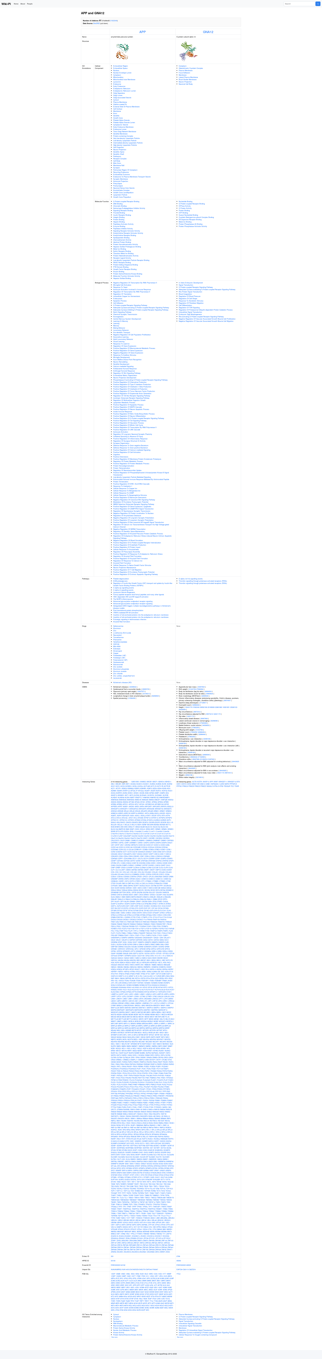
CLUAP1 (122, 870)
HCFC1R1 (169, 960)
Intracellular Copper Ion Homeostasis (126, 296)
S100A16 (114, 1141)
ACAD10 (139, 784)
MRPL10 (157, 1023)
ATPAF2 (131, 820)
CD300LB (141, 851)
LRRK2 (126, 1003)
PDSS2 (159, 1071)
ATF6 (168, 815)
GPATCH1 (121, 949)
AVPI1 (169, 820)
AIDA (147, 793)
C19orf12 (121, 833)
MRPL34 (147, 1026)
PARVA (165, 1064)
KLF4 (144, 989)
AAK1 (137, 781)
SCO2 (137, 1143)
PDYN (164, 1071)
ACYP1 (118, 788)
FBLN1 (169, 924)
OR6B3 (154, 1057)
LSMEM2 (145, 1003)
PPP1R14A (150, 1091)
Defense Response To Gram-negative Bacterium (130, 445)
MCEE (169, 1012)
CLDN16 (136, 867)
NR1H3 (124, 1050)
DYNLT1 (155, 903)
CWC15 (124, 883)
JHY (112, 983)
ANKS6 (151, 799)
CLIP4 (166, 867)
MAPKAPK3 (139, 1010)
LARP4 (166, 994)
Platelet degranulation (121, 578)
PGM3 (161, 1073)
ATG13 (118, 818)
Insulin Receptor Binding (122, 215)
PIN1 (158, 1078)
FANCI (153, 924)
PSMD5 (139, 1102)
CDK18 (168, 854)
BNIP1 (132, 829)
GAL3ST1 (167, 937)
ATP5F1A (147, 818)
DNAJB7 (114, 899)
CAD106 (116, 644)
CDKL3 (153, 856)
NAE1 (138, 1037)
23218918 (199, 777)
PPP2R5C (121, 1093)
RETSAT (161, 1121)
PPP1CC (135, 1091)
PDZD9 (113, 1073)
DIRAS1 (146, 894)
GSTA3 (147, 953)
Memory (116, 325)
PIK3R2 (128, 1078)
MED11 (158, 1014)
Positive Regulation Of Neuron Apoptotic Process (131, 409)
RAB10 (132, 1109)
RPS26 (141, 1134)
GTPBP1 (120, 955)
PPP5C (143, 1093)
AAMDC (143, 781)
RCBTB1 (130, 1121)
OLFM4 (119, 1057)
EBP (136, 906)
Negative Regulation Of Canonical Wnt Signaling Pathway (134, 499)
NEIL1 (113, 1044)
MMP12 (120, 1021)
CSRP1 (121, 881)
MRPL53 (121, 1028)
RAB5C (167, 1111)
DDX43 (113, 890)
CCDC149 (114, 847)
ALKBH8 (121, 797)
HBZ (163, 960)
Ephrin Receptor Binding (122, 251)
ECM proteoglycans (120, 581)
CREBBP (114, 879)
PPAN (154, 1089)
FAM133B (130, 922)
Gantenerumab (118, 662)
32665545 (204, 696)
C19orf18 (128, 833)
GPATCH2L (130, 949)
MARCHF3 (115, 1012)
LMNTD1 (125, 1001)
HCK (112, 962)
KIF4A (160, 987)
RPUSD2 (127, 1136)
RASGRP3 (144, 1116)
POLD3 (113, 1087)
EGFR (141, 908)
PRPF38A (114, 1098)
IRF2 (166, 978)
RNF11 (160, 1125)
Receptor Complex (120, 158)
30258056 (214, 721)
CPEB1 (139, 876)
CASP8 (164, 842)
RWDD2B (164, 1139)
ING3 (172, 976)
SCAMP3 (114, 1143)
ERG (165, 915)
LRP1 (150, 1001)
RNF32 (145, 1127)
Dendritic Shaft (118, 154)
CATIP (117, 845)
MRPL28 (134, 1026)
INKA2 (122, 978)
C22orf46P (127, 836)
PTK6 (135, 1105)
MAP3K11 (142, 1007)
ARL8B (150, 811)
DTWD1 (160, 901)
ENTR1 (139, 913)
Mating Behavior (119, 328)
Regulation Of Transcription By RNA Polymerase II (131, 291)
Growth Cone (118, 118)
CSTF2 (132, 881)
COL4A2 (162, 872)
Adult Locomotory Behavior (123, 339)
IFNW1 (137, 974)
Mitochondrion (118, 77)
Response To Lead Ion (121, 343)
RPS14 (164, 1132)
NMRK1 (148, 1046)
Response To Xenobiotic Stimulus (191, 301)
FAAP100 (156, 919)
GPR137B (160, 949)
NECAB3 (149, 1041)
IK (117, 976)
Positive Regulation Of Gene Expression (128, 350)
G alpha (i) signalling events (123, 590)
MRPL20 (114, 1026)
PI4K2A (168, 1075)
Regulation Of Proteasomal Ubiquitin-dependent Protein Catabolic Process (206, 310)
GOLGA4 (127, 946)
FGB (133, 928)
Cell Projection (118, 147)
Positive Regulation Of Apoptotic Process (128, 405)
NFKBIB (134, 1044)
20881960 (218, 707)
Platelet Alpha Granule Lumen (124, 122)
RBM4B (157, 1118)
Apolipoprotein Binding (121, 237)
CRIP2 (126, 879)
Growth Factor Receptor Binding (124, 269)
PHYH (155, 1075)
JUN (119, 983)
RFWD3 (114, 1123)
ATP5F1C (154, 818)
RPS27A (148, 1134)
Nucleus (116, 70)
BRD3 (148, 829)
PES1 (134, 1073)
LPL (145, 1001)
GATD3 (156, 940)
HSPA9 (164, 969)
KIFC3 (170, 987)
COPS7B (155, 874)
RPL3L (136, 1132)
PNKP (135, 1084)
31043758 (192, 689)
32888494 (195, 705)
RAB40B (155, 1111)
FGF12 (137, 928)
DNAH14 (146, 897)
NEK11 (118, 1044)
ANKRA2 (146, 797)
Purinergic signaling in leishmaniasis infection (129, 619)
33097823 (201, 687)
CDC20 (168, 851)
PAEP (160, 1062)
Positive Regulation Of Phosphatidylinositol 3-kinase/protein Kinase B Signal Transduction (141, 473)
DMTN (133, 897)
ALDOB (165, 795)
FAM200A (153, 922)
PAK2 (118, 1064)
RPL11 (148, 1130)
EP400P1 (156, 913)
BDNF (144, 824)
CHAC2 (128, 863)
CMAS (128, 870)
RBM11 (133, 1118)
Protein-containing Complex (123, 136)
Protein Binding (118, 219)
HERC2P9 (145, 962)
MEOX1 (141, 1017)
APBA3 (160, 802)
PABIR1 (136, 1062)
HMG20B (166, 965)
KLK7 (172, 989)
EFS (136, 908)
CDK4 (126, 856)
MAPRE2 (154, 1010)
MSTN (134, 1030)
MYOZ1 (151, 1035)
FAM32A (169, 922)
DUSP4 (133, 903)
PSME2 (151, 1102)
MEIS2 (135, 1017)
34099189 (206, 739)
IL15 (124, 976)
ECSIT (168, 906)
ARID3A (114, 811)
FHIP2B (171, 928)
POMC (166, 1087)
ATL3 (135, 818)
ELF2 (160, 910)
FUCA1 (154, 935)
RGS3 (151, 1123)
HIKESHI (120, 965)
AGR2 (125, 793)
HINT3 (132, 965)
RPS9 (121, 1136)
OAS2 (130, 1055)
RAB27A (169, 1109)
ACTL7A (153, 786)
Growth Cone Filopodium (122, 197)
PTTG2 (113, 1107)
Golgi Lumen (117, 95)
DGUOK (159, 892)
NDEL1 (136, 1039)
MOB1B (137, 1021)
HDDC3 (128, 962)
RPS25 (136, 1134)
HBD (138, 960)
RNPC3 (162, 1127)
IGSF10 (169, 974)
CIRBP (117, 867)
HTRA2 (132, 971)
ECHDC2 (154, 906)
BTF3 (118, 831)
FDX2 (154, 926)
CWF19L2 (131, 883)
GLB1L (113, 944)
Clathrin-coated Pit (120, 104)
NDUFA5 (153, 1039)
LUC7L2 (156, 1003)
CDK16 (156, 854)
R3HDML (126, 1109)
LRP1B (154, 1001)
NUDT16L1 (115, 1053)
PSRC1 (157, 1102)
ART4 (147, 813)
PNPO (147, 1084)
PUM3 (119, 1107)
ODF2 (152, 1055)
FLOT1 (113, 933)
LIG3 (172, 996)
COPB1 (142, 874)
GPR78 (119, 951)
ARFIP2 (164, 806)
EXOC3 (113, 919)
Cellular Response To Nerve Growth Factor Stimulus (132, 565)
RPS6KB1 (114, 1136)
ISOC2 (121, 980)
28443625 (235, 761)
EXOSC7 (140, 919)
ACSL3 (135, 786)
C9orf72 (133, 838)
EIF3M (135, 910)
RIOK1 (171, 1123)
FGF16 (148, 928)
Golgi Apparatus (119, 93)
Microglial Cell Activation (122, 285)
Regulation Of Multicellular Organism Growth (129, 400)
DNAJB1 (153, 897)
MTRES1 (121, 1032)
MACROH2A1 (129, 1005)
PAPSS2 (133, 1064)
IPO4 (148, 978)
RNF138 (120, 1127)
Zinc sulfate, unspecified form (124, 676)
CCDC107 (149, 845)
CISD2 (123, 867)
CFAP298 (144, 861)
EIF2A (160, 908)
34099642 (132, 687)
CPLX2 (151, 876)
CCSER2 (119, 851)
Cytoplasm (117, 75)
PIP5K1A (114, 1080)
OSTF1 (158, 1059)
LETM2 (142, 996)
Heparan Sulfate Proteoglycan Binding (127, 246)
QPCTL (113, 1109)
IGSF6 (113, 976)
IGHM (163, 974)
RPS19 (119, 1134)
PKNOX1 (125, 1080)
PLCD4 (119, 1082)
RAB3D (149, 1111)
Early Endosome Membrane (123, 127)
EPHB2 (137, 915)
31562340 (195, 707)
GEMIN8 (114, 942)
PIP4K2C (169, 1078)
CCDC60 (164, 847)
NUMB (136, 1053)
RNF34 (151, 1127)
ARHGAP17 (124, 809)
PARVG (171, 1064)
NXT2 (119, 1055)
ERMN (113, 917)
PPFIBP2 (166, 1089)
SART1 (156, 1141)
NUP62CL (155, 1053)
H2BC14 (138, 958)
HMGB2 (120, 967)
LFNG (155, 996)
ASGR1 (163, 813)
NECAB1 (142, 1041)
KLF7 (152, 989)
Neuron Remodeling (120, 362)
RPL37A (130, 1132)
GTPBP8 (127, 955)
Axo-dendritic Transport (121, 332)
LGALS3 (167, 996)
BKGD (137, 827)
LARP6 (171, 994)
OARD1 (124, 1055)
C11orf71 (152, 831)
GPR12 (153, 949)
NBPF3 (113, 1039)
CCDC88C (114, 849)
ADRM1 (114, 790)
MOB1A (131, 1021)
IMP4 (164, 976)
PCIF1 (139, 1069)
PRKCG (149, 1096)
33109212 (146, 693)
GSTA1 (141, 953)
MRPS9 (162, 1028)
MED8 (119, 1017)
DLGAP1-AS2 (161, 894)
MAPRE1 (147, 1010)
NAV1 (168, 1037)
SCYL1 (142, 1143)
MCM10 (120, 1014)
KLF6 (148, 989)
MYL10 (130, 1035)
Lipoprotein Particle (120, 195)
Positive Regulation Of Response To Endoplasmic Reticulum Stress (138, 554)
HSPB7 (170, 969)
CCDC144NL (165, 845)
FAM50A (133, 924)
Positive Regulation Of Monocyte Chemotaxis (129, 497)
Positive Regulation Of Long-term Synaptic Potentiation (133, 520)
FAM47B (126, 924)
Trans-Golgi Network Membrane (124, 131)
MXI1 (167, 1032)
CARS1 (140, 842)
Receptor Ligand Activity (122, 258)
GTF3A (171, 953)
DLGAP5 (170, 894)
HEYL (160, 962)
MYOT (146, 1035)
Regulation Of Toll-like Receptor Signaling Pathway (131, 395)
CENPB (151, 858)
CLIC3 (161, 867)
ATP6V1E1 (115, 820)
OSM (147, 1059)
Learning (116, 323)
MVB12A (152, 1032)
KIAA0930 (122, 987)
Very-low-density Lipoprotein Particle (126, 138)
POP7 (129, 1089)
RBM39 (145, 1118)
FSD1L (132, 935)
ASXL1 (137, 815)
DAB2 (125, 885)
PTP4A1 (146, 1105)
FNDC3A (149, 933)
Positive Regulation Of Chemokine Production (130, 382)
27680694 (199, 689)
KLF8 (157, 989)
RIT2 (123, 1125)
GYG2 (147, 955)
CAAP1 (145, 838)
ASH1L (168, 813)
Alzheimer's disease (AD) (122, 682)
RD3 (141, 1121)
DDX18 (151, 888)
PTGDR (113, 1105)
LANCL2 (149, 994)
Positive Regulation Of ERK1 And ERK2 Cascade (131, 484)
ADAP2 (137, 788)
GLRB (124, 944)
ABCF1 (155, 781)
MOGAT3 (162, 1021)
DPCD (160, 899)
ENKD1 (129, 913)
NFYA (139, 1044)
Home (16, 4)
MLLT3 (162, 1019)
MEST (152, 1017)
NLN (171, 1044)
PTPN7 (163, 1105)
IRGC (171, 978)
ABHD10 (161, 781)
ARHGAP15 (115, 809)
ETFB (133, 917)
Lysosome (117, 82)
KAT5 (131, 983)
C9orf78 (139, 838)
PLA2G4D (146, 1080)
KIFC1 (165, 987)
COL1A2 (141, 872)
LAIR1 (131, 994)
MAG (143, 1005)
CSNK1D (144, 879)
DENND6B (115, 892)
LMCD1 (113, 1001)
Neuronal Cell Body (186, 84)
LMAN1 (170, 998)
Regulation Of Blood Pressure (189, 296)
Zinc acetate (117, 666)
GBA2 (161, 940)
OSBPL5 (141, 1059)
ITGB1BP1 (145, 980)
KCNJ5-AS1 (121, 985)
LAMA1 (136, 994)
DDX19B (157, 888)
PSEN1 (145, 1100)
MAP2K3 (128, 1007)
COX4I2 (120, 876)
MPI (116, 1023)
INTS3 (143, 978)
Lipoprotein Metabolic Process (124, 402)
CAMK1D (134, 840)
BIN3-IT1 (131, 827)
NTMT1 (150, 1050)
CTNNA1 (148, 881)
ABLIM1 (118, 784)
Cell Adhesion (118, 303)
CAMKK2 (149, 840)
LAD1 (126, 994)
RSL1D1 (146, 1136)
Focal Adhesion (184, 72)
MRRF (167, 1028)
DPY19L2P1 (115, 901)
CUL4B (118, 883)
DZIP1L (113, 906)
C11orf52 (145, 831)
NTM (145, 1050)
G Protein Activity (185, 208)
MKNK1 (157, 1019)
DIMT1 (136, 894)
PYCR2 (146, 1107)
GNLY (167, 944)
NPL (168, 1048)
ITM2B (164, 980)
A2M (133, 781)
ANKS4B (145, 799)
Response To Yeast (120, 287)
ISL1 (116, 980)
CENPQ (163, 858)
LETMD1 (149, 996)
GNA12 (208, 31)
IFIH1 (116, 974)
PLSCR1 (124, 1084)
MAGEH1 (156, 1005)
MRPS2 (142, 1028)
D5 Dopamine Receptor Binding (190, 219)
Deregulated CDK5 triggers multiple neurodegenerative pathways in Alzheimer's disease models (142, 607)
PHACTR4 (167, 1073)
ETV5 (164, 917)
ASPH (119, 815)
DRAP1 (138, 901)
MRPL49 (167, 1026)
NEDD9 (169, 1041)
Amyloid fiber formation (121, 621)
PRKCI (155, 1096)
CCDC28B (136, 847)
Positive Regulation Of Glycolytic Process (128, 423)
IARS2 (149, 971)
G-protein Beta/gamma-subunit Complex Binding (196, 217)
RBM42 (151, 1118)
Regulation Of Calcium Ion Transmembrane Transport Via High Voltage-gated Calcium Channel (141, 525)
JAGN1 (170, 980)
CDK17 (162, 854)
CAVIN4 (127, 845)
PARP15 (153, 1064)
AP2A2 (137, 802)
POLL (141, 1087)
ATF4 (164, 815)
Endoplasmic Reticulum (121, 88)
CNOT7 (152, 870)
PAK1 (113, 1064)
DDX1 (135, 888)
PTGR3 (125, 1105)
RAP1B (163, 1114)
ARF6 (142, 806)
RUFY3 (144, 1139)
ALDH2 (136, 795)
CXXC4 (150, 883)
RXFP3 (170, 1139)
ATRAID (138, 820)
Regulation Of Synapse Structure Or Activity (129, 441)
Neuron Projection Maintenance (124, 567)
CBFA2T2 (134, 845)
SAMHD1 (138, 1141)
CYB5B (165, 883)
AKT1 (127, 795)
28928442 (193, 757)
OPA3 (137, 1057)
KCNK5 (129, 985)
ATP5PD (162, 818)
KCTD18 (148, 985)
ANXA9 (125, 802)
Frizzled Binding (119, 212)
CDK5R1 (136, 856)
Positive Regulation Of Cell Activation (127, 452)
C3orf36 (153, 836)
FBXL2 (113, 926)
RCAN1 (124, 1121)
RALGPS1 (156, 1114)
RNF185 (140, 1127)
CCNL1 (168, 849)
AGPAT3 (119, 793)
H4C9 (149, 958)
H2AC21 (120, 958)
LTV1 (151, 1003)
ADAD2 (124, 788)
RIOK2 (113, 1125)
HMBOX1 (147, 965)
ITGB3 (151, 980)
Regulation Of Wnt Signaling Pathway (126, 373)
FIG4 (126, 931)
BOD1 (137, 829)
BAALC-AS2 (115, 822)
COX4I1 (114, 876)
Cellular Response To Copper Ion (125, 488)
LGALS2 (160, 996)
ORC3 (166, 1057)
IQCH (157, 978)
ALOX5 (127, 797)
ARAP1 (125, 806)
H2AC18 (170, 955)
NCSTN (130, 1039)
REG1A (146, 1121)
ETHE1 (138, 917)
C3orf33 (146, 836)
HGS (164, 962)
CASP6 (158, 842)
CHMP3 (125, 865)
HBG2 (153, 960)
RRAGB (133, 1136)
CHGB (165, 863)
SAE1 (132, 1141)
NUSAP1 (162, 1053)
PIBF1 (113, 1078)
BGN (112, 827)
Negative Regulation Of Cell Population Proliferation (132, 334)
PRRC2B (159, 1098)
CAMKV (164, 840)
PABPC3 (143, 1062)
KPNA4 (129, 992)
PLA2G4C (138, 1080)
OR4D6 (149, 1057)
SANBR (145, 1141)
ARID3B (120, 811)
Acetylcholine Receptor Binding (124, 235)
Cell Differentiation (185, 305)
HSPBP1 (114, 971)
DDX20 (163, 888)
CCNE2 (157, 849)
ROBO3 (168, 1127)
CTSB (168, 881)
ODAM (147, 1055)
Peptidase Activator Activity (123, 224)
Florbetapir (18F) (119, 657)
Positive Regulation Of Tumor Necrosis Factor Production (134, 391)
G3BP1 (165, 935)
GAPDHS (139, 940)
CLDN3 (148, 867)
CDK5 (130, 856)
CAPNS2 (170, 840)
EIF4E (141, 910)
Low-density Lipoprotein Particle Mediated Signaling (132, 477)
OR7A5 (160, 1057)
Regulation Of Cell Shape (188, 298)
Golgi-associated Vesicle (122, 97)
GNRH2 (121, 946)
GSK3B (125, 953)
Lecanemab (117, 678)
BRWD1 (171, 829)
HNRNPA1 (147, 967)
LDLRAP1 (130, 996)
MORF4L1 (170, 1021)
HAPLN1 (114, 960)
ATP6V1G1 (123, 820)
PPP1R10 (142, 1091)
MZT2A (166, 1035)
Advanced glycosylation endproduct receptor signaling (132, 601)
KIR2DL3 (114, 989)
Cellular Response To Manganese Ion (126, 490)
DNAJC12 (121, 899)
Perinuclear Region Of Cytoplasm (125, 170)
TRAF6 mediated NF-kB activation (125, 612)
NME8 (129, 1046)
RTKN (128, 1139)
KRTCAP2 (162, 992)
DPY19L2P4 (124, 901)
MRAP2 (133, 1023)
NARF (158, 1037)
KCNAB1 (147, 983)
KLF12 (138, 989)
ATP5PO (169, 818)
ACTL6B (147, 786)
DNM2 (155, 899)
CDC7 (134, 854)
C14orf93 (159, 831)
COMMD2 (135, 874)
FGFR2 (161, 928)
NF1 (128, 1044)
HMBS (154, 965)
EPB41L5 (130, 915)
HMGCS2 (133, 967)
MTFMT (160, 1030)
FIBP (122, 931)
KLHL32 (162, 989)
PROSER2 (169, 1096)
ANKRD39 (114, 799)
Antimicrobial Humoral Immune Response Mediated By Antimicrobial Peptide (141, 479)
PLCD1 (113, 1082)
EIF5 (151, 910)
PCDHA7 (165, 1066)
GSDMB (119, 953)
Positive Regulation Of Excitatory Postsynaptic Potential (133, 572)
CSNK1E (151, 879)
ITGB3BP (157, 980)
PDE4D (125, 1071)
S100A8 (121, 1141)
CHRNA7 (138, 865)
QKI (169, 1107)
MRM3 (139, 1023)
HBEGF (143, 960)
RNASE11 (153, 1125)
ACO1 (117, 786)
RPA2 (128, 1130)
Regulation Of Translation (122, 294)
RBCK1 (127, 1118)
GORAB (140, 946)
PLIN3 (156, 1082)
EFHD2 (132, 908)
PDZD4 (170, 1071)
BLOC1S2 (156, 827)
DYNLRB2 (148, 903)
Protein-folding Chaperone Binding (125, 264)
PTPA (151, 1105)
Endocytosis (117, 298)
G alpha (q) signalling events (123, 588)
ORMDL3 (126, 1059)
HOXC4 (113, 969)
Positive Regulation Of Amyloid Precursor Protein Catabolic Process (138, 533)
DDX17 (145, 888)
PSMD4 (133, 1102)
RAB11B (139, 1109)
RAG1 (146, 1114)
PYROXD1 (158, 1107)
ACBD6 (158, 784)
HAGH (165, 958)
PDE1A (119, 1071)
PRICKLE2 (129, 1096)
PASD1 (113, 1066)
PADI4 (155, 1062)
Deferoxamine (118, 626)
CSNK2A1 (114, 881)
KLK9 (113, 992)
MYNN (141, 1035)
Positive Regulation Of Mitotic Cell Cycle (128, 425)
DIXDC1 (153, 894)
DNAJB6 (167, 897)
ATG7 (131, 818)
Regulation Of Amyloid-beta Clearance (127, 515)
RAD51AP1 (132, 1114)
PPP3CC (137, 1093)
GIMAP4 (141, 942)
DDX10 (140, 888)
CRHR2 (121, 879)
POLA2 (169, 1084)
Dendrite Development (121, 364)
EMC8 (113, 913)
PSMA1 (157, 1100)
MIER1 (141, 1019)
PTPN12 (157, 1105)
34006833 (205, 725)
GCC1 (166, 940)
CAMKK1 (141, 840)
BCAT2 (157, 822)
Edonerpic (116, 648)
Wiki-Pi (6, 4)
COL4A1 (155, 872)
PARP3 (159, 1064)
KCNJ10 (114, 985)
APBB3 (119, 804)
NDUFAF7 (160, 1039)
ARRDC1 (141, 813)
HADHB (160, 958)
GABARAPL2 (116, 937)
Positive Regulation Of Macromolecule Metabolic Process (134, 348)
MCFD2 (113, 1014)
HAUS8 (126, 960)
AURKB (163, 820)
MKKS (151, 1019)
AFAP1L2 (126, 790)
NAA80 (119, 1037)
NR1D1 (118, 1050)
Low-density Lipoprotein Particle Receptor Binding (131, 260)
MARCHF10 (163, 1010)
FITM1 (147, 931)
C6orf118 (114, 838)
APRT (120, 806)
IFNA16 (121, 974)
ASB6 (152, 813)
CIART (163, 865)
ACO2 (122, 786)
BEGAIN (150, 824)
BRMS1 (164, 829)
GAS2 (145, 940)
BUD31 (126, 831)
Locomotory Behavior (121, 330)
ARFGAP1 (148, 806)
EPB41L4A (122, 915)
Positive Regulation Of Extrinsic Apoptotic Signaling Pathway (135, 574)
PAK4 (122, 1064)
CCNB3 (145, 849)
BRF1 (153, 829)
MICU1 (135, 1019)
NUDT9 (131, 1053)
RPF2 (144, 1130)
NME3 (119, 1046)
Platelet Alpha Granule (121, 120)
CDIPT (151, 854)
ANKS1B (138, 799)
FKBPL (165, 931)
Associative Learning (120, 337)
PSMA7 (170, 1100)
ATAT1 (148, 815)
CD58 (159, 851)
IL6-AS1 (150, 976)
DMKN (128, 897)
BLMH (142, 827)
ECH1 (141, 906)
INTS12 (137, 978)
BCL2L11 (120, 824)
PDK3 (142, 1071)
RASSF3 (114, 1118)
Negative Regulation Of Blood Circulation (128, 540)
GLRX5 (129, 944)
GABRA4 (130, 937)
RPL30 (164, 1130)
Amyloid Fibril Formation (122, 563)
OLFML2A (126, 1057)
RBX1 (118, 1121)
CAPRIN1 (114, 842)
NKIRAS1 (165, 1044)
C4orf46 (165, 836)
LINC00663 (148, 998)
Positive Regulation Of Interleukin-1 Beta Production (132, 386)
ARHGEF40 (159, 809)
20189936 (211, 707)
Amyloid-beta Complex (121, 190)
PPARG (160, 1089)
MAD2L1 (138, 1005)
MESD (147, 1017)
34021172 (217, 714)
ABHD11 (168, 781)
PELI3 (129, 1073)
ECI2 (164, 906)
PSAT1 (139, 1100)
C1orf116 (160, 833)
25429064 (182, 709)
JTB (116, 983)
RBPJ (169, 1118)
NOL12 (129, 1048)
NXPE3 (113, 1055)
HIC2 (169, 962)
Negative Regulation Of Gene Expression (128, 353)
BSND (113, 831)
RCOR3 (137, 1121)
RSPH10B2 (153, 1136)
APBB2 (113, 804)
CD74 (164, 851)
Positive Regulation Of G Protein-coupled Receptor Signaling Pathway (138, 418)
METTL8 (130, 1019)
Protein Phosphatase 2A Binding (190, 224)
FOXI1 (159, 933)
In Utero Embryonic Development (191, 282)
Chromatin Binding (120, 206)
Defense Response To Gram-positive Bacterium (130, 447)
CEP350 (127, 861)
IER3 (167, 971)
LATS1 (119, 996)
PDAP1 (166, 1069)
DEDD (152, 890)
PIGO (123, 1078)
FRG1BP (114, 935)
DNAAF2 (139, 897)
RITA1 (128, 1125)
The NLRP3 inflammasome (123, 599)
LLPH (165, 998)
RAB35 (125, 1111)
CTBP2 (137, 881)
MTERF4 (153, 1030)
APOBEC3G (149, 804)
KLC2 (130, 989)
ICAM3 (154, 971)
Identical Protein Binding (122, 242)
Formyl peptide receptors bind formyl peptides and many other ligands (138, 594)
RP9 (124, 1130)
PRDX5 (122, 1096)
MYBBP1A (115, 1035)
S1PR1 (127, 1141)
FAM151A (138, 922)
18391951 (226, 707)
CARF (126, 842)
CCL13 (125, 849)
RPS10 (147, 1132)
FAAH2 (149, 919)
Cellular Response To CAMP (123, 493)
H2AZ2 (126, 958)
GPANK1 (114, 949)
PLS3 (119, 1084)
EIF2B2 (166, 908)
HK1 (142, 965)
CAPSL (121, 842)
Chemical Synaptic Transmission (125, 314)
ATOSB (140, 818)
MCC (164, 1012)
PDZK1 (119, 1073)
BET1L (168, 824)
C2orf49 (134, 836)
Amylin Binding (118, 271)
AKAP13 (114, 795)
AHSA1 (136, 793)
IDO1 (163, 971)
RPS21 (130, 1134)
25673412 (196, 711)
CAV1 (122, 845)
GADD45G (138, 937)
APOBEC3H (159, 804)
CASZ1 (169, 842)
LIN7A (140, 998)
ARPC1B (127, 813)
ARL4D (132, 811)
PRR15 (141, 1098)
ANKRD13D (154, 797)
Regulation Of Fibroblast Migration (191, 303)
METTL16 (165, 1017)
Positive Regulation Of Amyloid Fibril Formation (130, 558)
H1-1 (160, 955)
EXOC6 (119, 919)
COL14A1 (126, 872)
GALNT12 (125, 940)
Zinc (114, 630)
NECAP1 (156, 1041)
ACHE (164, 784)
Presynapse (117, 183)
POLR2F (147, 1087)
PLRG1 (113, 1084)
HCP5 (117, 962)
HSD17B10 (145, 969)
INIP (112, 978)
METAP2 (158, 1017)
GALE (113, 940)
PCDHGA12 (115, 1069)
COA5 (163, 870)
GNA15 (141, 944)
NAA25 (113, 1037)
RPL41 (141, 1132)
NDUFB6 (121, 1041)
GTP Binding (183, 212)
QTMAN (120, 1109)
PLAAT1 (154, 1080)
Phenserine (117, 639)
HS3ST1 (137, 969)
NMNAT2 (142, 1046)
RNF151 (127, 1127)
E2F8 (123, 906)
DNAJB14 (160, 897)
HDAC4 (122, 962)
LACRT (121, 994)
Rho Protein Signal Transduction (190, 291)
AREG (137, 806)
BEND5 (162, 824)
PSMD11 (126, 1102)
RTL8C (139, 1139)
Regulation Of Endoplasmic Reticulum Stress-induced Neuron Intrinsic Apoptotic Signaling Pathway (142, 537)
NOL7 (135, 1048)
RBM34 (139, 1118)
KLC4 (134, 989)
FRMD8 (121, 935)
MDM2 (147, 1014)
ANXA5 (113, 802)
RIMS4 (161, 1123)
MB (144, 1012)
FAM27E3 (161, 922)
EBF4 (132, 906)
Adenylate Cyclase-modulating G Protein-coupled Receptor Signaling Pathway (207, 289)
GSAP (113, 953)
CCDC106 (142, 845)
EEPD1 (126, 908)
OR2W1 (143, 1057)
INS (133, 978)
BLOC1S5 (164, 827)
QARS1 (165, 1107)
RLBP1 (133, 1125)
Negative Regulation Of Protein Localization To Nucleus (133, 513)
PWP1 (140, 1107)
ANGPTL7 (139, 797)
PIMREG (153, 1078)
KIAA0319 (155, 985)
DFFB (134, 892)
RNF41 (156, 1127)
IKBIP (120, 976)
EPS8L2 (149, 915)
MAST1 (128, 1012)
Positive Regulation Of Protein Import (126, 547)
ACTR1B (167, 786)
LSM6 (132, 1003)
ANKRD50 (130, 799)
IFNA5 (127, 974)
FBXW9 (131, 926)
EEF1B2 (114, 908)
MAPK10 (150, 1007)
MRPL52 (114, 1028)
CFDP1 (171, 861)
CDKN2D (114, 858)
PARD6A (139, 1064)
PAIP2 (171, 1062)
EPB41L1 (169, 913)
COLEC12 (128, 874)
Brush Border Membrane (187, 79)
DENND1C (169, 890)
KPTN (134, 992)
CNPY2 (158, 870)
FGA (129, 928)
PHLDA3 (149, 1075)
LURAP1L (163, 1003)
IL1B (135, 976)
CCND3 (151, 849)
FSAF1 (126, 935)
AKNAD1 (121, 795)
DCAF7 (136, 885)
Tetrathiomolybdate (120, 642)
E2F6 (119, 906)
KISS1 (120, 989)
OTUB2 (164, 1059)
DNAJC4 (136, 899)
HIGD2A (114, 965)
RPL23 (159, 1130)
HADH (154, 958)
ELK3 (169, 910)
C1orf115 (153, 833)
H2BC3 (144, 958)
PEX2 (139, 1073)
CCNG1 (163, 849)
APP (142, 31)
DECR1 (141, 890)
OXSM (113, 1062)
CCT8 (129, 851)
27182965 (201, 757)
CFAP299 (151, 861)
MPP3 (121, 1023)
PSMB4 (114, 1102)
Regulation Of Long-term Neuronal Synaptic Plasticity (132, 434)
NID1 (154, 1044)
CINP (113, 867)
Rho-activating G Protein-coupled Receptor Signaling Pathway (201, 316)
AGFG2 (164, 790)
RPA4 (133, 1130)
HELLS (139, 962)
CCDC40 (151, 847)
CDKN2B (166, 856)
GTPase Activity (185, 206)
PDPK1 (147, 1071)
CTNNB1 (155, 881)
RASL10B (152, 1116)
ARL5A (137, 811)
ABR (123, 784)
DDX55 (135, 890)
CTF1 (143, 881)
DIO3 (141, 894)
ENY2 (145, 913)
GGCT (135, 942)
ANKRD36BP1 (164, 797)
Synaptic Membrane (120, 179)
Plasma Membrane (120, 102)
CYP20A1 (114, 885)
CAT (112, 845)
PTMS (139, 1105)
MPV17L (127, 1023)
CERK (138, 861)
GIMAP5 (148, 942)
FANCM (159, 924)
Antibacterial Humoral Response (125, 368)
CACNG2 (159, 838)
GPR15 (167, 949)
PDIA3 (137, 1071)
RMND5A (139, 1125)
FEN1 (159, 926)
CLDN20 (143, 867)
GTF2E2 (166, 953)
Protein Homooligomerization (123, 466)
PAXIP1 (129, 1066)
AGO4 (113, 793)
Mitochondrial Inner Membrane (124, 79)
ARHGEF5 (167, 809)
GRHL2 (165, 951)
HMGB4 (126, 967)
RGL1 (124, 1123)
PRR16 (146, 1098)
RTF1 (124, 1139)
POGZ (164, 1084)
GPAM (167, 946)
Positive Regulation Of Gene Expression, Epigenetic (132, 506)
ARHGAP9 (142, 809)
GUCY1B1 (141, 955)
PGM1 (155, 1073)
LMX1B (131, 1001)
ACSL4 (140, 786)
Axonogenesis (118, 316)
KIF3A (150, 987)
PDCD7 (113, 1071)
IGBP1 (153, 974)
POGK (158, 1084)
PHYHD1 (161, 1075)
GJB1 (167, 942)
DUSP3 (127, 903)
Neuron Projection (119, 149)
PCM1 (153, 1069)
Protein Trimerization (120, 481)
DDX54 (130, 890)
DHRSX (114, 894)
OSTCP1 (152, 1059)
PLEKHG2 (133, 1082)
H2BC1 (132, 958)
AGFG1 (158, 790)
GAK (161, 937)
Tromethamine (118, 637)
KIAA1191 (138, 987)
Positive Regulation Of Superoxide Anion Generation (132, 393)
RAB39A (137, 1111)
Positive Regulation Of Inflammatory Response (130, 438)
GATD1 (150, 940)
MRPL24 (121, 1026)
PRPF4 (121, 1098)
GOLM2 (134, 946)
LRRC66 (114, 1003)
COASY (169, 870)
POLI (137, 1087)
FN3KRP (142, 933)
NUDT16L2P (123, 1053)
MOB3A (144, 1021)
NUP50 (148, 1053)
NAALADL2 (131, 1037)
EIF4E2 (146, 910)
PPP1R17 (158, 1091)
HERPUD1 (154, 962)
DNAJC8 (143, 899)
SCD (128, 1143)
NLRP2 (113, 1046)
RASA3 (128, 1116)
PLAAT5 (160, 1080)
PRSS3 (120, 1100)
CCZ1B (134, 851)
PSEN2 (151, 1100)
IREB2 (161, 978)
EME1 (118, 913)
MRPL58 (128, 1028)
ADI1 (169, 788)
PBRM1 (141, 1066)
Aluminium (117, 628)
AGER (153, 790)
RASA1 (122, 1116)
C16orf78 (114, 833)
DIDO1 (130, 894)
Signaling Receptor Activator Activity (126, 231)
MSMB (128, 1030)
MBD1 (148, 1012)
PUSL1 (135, 1107)
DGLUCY (152, 892)
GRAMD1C (140, 951)
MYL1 (125, 1035)
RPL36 (118, 1132)
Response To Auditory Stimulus (124, 355)
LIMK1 (130, 998)
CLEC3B (155, 867)
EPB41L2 (114, 915)
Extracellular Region (120, 66)
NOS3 (158, 1048)
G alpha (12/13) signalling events (191, 578)
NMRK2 (155, 1046)
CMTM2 (134, 870)
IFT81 (148, 974)
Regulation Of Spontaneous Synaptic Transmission (131, 511)
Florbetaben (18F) (119, 655)
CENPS (169, 858)
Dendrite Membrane (120, 133)
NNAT (165, 1046)
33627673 (141, 691)
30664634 (208, 691)
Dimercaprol (117, 651)
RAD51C (140, 1114)
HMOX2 (140, 967)
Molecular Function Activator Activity (126, 276)
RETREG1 (153, 1121)
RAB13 (145, 1109)
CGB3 (123, 863)
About (22, 4)
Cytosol (116, 100)
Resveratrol (117, 635)
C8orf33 (121, 838)
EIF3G (130, 910)
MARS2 (122, 1012)
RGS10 (134, 1123)
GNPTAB (114, 946)
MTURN (134, 1032)
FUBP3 (148, 935)
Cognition (116, 454)
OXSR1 (119, 1062)
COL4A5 (114, 874)
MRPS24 (149, 1028)
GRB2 (159, 951)
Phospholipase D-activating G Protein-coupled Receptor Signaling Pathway (140, 380)
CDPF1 (120, 858)
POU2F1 (143, 1089)
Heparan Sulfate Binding (122, 278)
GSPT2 (135, 953)
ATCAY (154, 815)
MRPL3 (141, 1026)
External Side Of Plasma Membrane (126, 106)
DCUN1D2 (167, 885)
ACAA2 (133, 784)
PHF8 (131, 1075)
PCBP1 (158, 1066)
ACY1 (113, 788)
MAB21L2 (120, 1005)
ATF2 (159, 815)
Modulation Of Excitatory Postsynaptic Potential (130, 502)
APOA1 (142, 804)
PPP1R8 (114, 1093)
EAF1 (128, 906)
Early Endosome (119, 86)
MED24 (170, 1014)
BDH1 (139, 824)
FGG (166, 928)
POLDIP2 (120, 1087)
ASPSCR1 (126, 815)
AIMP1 (157, 793)
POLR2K (154, 1087)
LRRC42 (171, 1001)
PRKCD (143, 1096)
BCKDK (164, 822)
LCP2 (124, 996)
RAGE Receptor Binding (122, 262)
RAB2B (119, 1111)
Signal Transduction (186, 285)
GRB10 (154, 951)
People (29, 4)
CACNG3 (166, 838)
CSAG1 (138, 879)
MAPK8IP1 (121, 1010)
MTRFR (128, 1032)
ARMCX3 (114, 813)
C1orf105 (146, 833)
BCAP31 (146, 822)
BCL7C (134, 824)
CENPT (113, 861)
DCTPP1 (160, 885)
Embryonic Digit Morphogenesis (190, 314)
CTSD (113, 883)
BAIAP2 (135, 822)
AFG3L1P (134, 790)
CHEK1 (153, 863)
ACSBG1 (128, 786)
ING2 (168, 976)
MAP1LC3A (115, 1007)
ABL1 (113, 784)
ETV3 (155, 917)
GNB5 (157, 944)
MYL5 (136, 1035)
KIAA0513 (163, 985)
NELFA (124, 1044)
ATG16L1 (125, 818)
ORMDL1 (119, 1059)
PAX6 (124, 1066)
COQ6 (167, 874)
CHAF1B (135, 863)
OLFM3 (113, 1057)
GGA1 (125, 942)
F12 (145, 919)
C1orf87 (120, 836)
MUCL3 (145, 1032)
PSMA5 (164, 1100)
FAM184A (146, 922)
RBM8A (163, 1118)
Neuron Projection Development (124, 377)
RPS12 (158, 1132)
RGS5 (156, 1123)
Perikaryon (117, 156)
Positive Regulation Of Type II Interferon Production (132, 384)
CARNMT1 (133, 842)
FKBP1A (153, 931)
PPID (124, 1091)
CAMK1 (128, 840)
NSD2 (135, 1050)
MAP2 (122, 1007)
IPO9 (152, 978)
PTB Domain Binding (120, 267)
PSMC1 (120, 1102)
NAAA (124, 1037)
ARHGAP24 (133, 809)
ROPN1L (114, 1130)
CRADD (165, 876)
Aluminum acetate (119, 671)
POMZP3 (122, 1089)
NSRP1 (140, 1050)
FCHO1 (149, 926)
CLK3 (171, 867)
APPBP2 (114, 806)
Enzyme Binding (119, 226)
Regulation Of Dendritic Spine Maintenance (129, 531)
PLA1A (132, 1080)
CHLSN (118, 865)
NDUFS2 (128, 1041)
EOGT (150, 913)
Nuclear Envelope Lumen (122, 72)
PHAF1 (113, 1075)
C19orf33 (135, 833)
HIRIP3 (137, 965)
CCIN (121, 849)
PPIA (120, 1091)
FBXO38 (125, 926)
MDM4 (152, 1014)
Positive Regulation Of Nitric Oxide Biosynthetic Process (134, 414)
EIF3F (125, 910)
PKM (120, 1080)
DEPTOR (122, 892)
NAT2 (163, 1037)
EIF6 (155, 910)
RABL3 (125, 1114)
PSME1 (145, 1102)
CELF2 (140, 858)
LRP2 (160, 1001)
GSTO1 (153, 953)
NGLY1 (149, 1044)
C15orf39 (166, 831)
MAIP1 (163, 1005)
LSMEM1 (138, 1003)
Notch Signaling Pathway (122, 312)
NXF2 (168, 1053)
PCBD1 (146, 1066)
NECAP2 (163, 1041)
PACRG (149, 1062)
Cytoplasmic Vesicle (120, 124)
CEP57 (132, 861)
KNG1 (117, 992)
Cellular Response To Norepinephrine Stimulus (130, 495)
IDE (159, 971)
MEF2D (129, 1017)
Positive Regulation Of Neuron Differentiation (129, 416)
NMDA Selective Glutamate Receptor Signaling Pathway (133, 504)
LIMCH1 (119, 998)
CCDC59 (158, 847)
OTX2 (170, 1059)
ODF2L (157, 1055)
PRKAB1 (136, 1096)
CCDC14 (157, 845)
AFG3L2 (141, 790)
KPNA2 (123, 992)
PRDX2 (116, 1096)
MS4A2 (113, 1030)
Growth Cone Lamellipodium (123, 192)
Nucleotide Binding (185, 201)
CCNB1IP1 (138, 849)
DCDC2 (142, 885)
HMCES (160, 965)
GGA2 (130, 942)
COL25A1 (148, 872)
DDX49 (124, 890)
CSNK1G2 (167, 879)
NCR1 (125, 1039)
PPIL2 (129, 1091)
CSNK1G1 (159, 879)
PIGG (118, 1078)
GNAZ (152, 944)
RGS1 (128, 1123)
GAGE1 (156, 937)
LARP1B (160, 994)
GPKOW (142, 949)
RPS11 (152, 1132)
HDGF (133, 962)
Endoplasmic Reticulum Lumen (124, 91)
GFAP (120, 942)
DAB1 (121, 885)
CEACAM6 (128, 858)
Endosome (117, 84)
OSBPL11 (133, 1059)
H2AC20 (114, 958)
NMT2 (160, 1046)
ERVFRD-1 (120, 917)
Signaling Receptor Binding (123, 210)
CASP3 (146, 842)
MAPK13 (164, 1007)
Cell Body (116, 161)
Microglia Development (121, 357)
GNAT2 (147, 944)
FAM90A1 (146, 924)
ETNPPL (145, 917)
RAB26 (162, 1109)
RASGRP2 (136, 1116)
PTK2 (130, 1105)
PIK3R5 (134, 1078)
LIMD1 (125, 998)
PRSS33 (127, 1100)
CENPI (157, 858)
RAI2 (151, 1114)
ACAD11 (146, 784)
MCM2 (125, 1014)
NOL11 (124, 1048)
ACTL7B (160, 786)
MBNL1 (159, 1012)
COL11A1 (118, 872)
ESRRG (127, 917)
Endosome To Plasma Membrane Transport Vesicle (132, 176)
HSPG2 (126, 971)
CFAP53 (159, 861)
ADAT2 (149, 788)
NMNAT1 (135, 1046)
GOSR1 (155, 946)
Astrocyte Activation (120, 432)
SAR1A (151, 1141)
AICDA (141, 793)
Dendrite (116, 115)
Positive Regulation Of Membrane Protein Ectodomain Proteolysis (137, 459)
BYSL (132, 831)
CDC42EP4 (127, 854)
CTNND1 (162, 881)
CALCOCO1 (115, 840)
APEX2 (131, 804)
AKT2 (131, 795)
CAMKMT (156, 840)
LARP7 (113, 996)
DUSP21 (121, 903)
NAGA (143, 1037)
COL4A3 (168, 872)
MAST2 (134, 1012)
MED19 (164, 1014)
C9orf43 (127, 838)
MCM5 (130, 1014)
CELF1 (134, 858)
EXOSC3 (133, 919)
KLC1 (125, 989)
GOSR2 (161, 946)
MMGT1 (114, 1021)
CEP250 (120, 861)
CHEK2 (159, 863)
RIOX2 (118, 1125)
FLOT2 (118, 933)
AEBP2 (120, 790)
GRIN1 (170, 951)
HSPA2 (159, 969)
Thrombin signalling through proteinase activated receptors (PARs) (203, 581)
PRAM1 (162, 1093)
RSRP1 (113, 1139)
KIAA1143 (130, 987)
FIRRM (142, 931)
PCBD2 (152, 1066)
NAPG (153, 1037)
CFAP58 (165, 861)
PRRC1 (152, 1098)
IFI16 (171, 971)
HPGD (131, 969)
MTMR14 (114, 1032)
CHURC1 (151, 865)
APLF (137, 804)
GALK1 (118, 940)
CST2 (127, 881)
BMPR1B (122, 829)
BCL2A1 (114, 824)
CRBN (171, 876)
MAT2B (140, 1012)
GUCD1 (134, 955)
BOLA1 (143, 829)
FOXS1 (170, 933)
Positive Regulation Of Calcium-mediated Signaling (131, 450)
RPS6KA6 (163, 1134)
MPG (113, 1023)
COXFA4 (133, 876)
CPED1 (145, 876)
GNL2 (162, 944)
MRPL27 (128, 1026)
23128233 (203, 759)
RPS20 (124, 1134)
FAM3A (113, 924)
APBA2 (154, 802)
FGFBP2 (155, 928)
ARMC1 (156, 811)
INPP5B (128, 978)
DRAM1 (132, 901)
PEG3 (125, 1073)
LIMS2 (135, 998)
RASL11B (159, 1116)
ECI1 (160, 906)
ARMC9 (168, 811)
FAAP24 (163, 919)
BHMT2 (117, 827)
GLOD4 (119, 944)
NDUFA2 (146, 1039)
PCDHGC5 (132, 1069)
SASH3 (162, 1141)
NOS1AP (152, 1048)
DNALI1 (149, 899)
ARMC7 (162, 811)
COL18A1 (133, 872)
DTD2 (155, 901)
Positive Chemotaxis (120, 457)
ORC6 (113, 1059)
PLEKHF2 (125, 1082)
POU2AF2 (135, 1089)
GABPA (124, 937)
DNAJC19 (129, 899)
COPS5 (148, 874)
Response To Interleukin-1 (122, 486)
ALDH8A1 (158, 795)
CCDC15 (122, 847)
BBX (140, 822)
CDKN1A (159, 856)
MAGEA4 (149, 1005)
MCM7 (136, 1014)
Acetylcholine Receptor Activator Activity (128, 233)
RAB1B (156, 1109)
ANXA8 (119, 802)
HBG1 (148, 960)
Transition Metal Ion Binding (123, 253)
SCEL (132, 1143)
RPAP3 (138, 1130)
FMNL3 (135, 933)
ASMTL (113, 815)
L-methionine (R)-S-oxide (122, 633)
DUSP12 (114, 903)
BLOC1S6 (114, 829)
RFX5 (119, 1123)
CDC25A (114, 854)
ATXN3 (143, 820)
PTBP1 (163, 1102)
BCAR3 (152, 822)
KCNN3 (142, 985)
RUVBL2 (157, 1139)
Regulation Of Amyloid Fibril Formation (127, 556)
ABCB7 (149, 781)
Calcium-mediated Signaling (123, 366)
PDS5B (153, 1071)
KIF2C (145, 987)
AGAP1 (147, 790)
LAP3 (154, 994)
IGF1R (158, 974)
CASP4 (152, 842)
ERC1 (155, 915)
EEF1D (120, 908)
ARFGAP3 (156, 806)
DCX (112, 888)
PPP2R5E (129, 1093)
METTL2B (122, 1019)
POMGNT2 (115, 1089)
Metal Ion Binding (119, 249)
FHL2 (117, 931)
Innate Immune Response (122, 411)
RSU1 (119, 1139)
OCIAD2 (141, 1055)
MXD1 (162, 1032)
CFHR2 (113, 863)
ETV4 (160, 917)
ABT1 (128, 784)
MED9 (124, 1017)
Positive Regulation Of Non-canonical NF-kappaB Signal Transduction (138, 522)
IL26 (145, 976)
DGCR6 (139, 892)
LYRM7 (113, 1005)
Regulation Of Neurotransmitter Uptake (127, 470)
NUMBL (142, 1053)
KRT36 (146, 992)
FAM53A (139, 924)
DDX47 (119, 890)
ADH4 (159, 788)
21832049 (113, 20)
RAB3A (143, 1111)
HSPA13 (153, 969)
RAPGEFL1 (115, 1116)
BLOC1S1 (149, 827)
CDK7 (142, 856)
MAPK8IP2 (130, 1010)
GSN (130, 953)
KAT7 (135, 983)
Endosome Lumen (119, 129)
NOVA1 (163, 1048)
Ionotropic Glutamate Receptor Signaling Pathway (131, 398)
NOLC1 (140, 1048)
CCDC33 (144, 847)
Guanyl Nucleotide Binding (188, 215)
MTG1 (165, 1030)
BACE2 (129, 822)
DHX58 (125, 894)
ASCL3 (156, 813)
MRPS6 (155, 1028)
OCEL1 (135, 1055)
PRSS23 (114, 1100)
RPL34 (113, 1132)
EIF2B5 (113, 910)
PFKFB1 (145, 1073)
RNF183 (133, 1127)
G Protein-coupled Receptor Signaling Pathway (130, 305)
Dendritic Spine (118, 152)
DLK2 (113, 897)
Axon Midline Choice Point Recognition (127, 359)
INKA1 (117, 978)
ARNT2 (121, 813)
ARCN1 (131, 806)
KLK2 (168, 989)
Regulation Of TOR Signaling (189, 307)
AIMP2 (162, 793)
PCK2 (149, 1069)
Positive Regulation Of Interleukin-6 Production (130, 389)
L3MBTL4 (114, 994)
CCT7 (125, 851)
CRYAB (132, 879)
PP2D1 (149, 1089)
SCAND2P (122, 1143)
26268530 (155, 696)
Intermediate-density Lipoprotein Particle (128, 143)
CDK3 (121, 856)
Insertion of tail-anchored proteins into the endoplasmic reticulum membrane (140, 615)
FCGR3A (142, 926)
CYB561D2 (158, 883)
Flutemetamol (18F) (120, 660)
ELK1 (164, 910)
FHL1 (113, 931)
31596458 (131, 698)
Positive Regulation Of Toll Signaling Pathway (130, 420)
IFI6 (112, 974)
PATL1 (119, 1066)
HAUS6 (120, 960)
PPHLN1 (114, 1091)
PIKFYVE (141, 1078)
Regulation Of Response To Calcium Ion (127, 560)
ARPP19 (134, 813)
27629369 (203, 723)
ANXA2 (170, 799)
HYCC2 (138, 971)
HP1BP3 (126, 969)
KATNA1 (141, 983)
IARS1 (144, 971)
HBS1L (158, 960)
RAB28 (113, 1111)
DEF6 (157, 890)
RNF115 (166, 1125)
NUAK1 (161, 1050)
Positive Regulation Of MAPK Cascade (127, 407)
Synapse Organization (121, 443)
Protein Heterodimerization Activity (125, 255)
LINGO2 (155, 998)
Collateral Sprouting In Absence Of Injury (128, 436)
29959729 (145, 689)
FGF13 (143, 928)
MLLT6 (168, 1019)
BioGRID (96, 23)
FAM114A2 (115, 922)
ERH (169, 915)
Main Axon (117, 163)
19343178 (188, 707)
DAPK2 (130, 885)
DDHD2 (122, 888)
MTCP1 (139, 1030)
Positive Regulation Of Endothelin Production (129, 545)
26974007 (227, 700)
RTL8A (133, 1139)
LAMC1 (142, 994)
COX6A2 (126, 876)
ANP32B (164, 799)
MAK (168, 1005)
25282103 (233, 707)
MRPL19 (171, 1023)
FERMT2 (165, 926)
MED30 (113, 1017)
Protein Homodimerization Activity (125, 244)
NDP (141, 1039)
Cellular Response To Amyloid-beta (126, 549)
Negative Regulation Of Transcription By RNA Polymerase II (135, 282)
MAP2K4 (135, 1007)
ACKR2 (169, 784)
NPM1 (113, 1050)
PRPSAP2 (128, 1098)
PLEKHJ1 (141, 1082)
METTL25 (114, 1019)
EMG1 (123, 913)
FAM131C (123, 922)
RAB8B (119, 1114)
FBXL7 (119, 926)
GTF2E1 (159, 953)
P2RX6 (124, 1062)
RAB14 (151, 1109)
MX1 (157, 1032)
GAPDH (132, 940)
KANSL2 (125, 983)
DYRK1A (162, 903)
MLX (172, 1019)
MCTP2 (142, 1014)
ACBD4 (152, 784)
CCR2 (113, 851)
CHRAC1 (131, 865)
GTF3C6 (114, 955)
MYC (121, 1035)
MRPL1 (151, 1023)
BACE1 (123, 822)
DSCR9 (144, 901)
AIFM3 (151, 793)
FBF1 (164, 924)
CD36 (155, 851)
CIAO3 (157, 865)
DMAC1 (118, 897)
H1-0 (156, 955)
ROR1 (120, 1130)
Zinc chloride (118, 673)
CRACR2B (158, 876)
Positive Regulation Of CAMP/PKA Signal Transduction (133, 509)
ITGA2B (132, 980)
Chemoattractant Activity (122, 240)
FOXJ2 (164, 933)
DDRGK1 (129, 888)
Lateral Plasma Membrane (188, 77)
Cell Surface (117, 109)
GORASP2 (148, 946)
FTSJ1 (142, 935)
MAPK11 (157, 1007)
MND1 (125, 1021)
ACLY (113, 786)
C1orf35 (114, 836)
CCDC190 (129, 847)
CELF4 (145, 858)
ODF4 (162, 1055)
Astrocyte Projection (120, 181)
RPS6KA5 (155, 1134)
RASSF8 (121, 1118)
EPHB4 (143, 915)
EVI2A (169, 917)
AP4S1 (142, 802)
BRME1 (158, 829)
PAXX (135, 1066)
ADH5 (164, 788)
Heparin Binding (119, 222)
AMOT (132, 797)
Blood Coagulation (185, 294)
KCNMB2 (135, 985)
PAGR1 (165, 1062)
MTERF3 (146, 1030)
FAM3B (119, 924)
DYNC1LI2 (140, 903)
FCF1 (137, 926)
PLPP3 (170, 1082)
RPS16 (169, 1132)
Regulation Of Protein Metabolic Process (128, 461)
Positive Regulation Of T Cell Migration (127, 570)
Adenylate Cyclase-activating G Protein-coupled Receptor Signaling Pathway (141, 307)
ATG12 (113, 818)
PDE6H (131, 1071)
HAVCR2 (133, 960)
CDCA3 (139, 854)
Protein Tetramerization (121, 468)
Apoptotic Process (120, 301)
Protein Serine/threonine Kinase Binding (127, 274)
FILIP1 (130, 931)
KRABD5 (140, 992)
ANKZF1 (157, 799)
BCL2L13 (128, 824)
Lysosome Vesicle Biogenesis (124, 592)
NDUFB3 (114, 1041)
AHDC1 (130, 793)
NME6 (124, 1046)
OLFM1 (168, 1055)
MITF (146, 1019)
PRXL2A (133, 1100)
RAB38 (130, 1111)
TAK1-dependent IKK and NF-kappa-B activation (130, 597)
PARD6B (146, 1064)
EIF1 (149, 908)
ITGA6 (138, 980)
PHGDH (136, 1075)
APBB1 (166, 802)
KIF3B (155, 987)
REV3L (167, 1121)
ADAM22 (130, 788)
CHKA (113, 865)
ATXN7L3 (150, 820)
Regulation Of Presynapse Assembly (126, 551)
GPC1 (136, 949)
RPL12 (154, 1130)
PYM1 (151, 1107)
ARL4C (126, 811)
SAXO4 (168, 1141)
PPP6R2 (150, 1093)
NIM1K (159, 1044)
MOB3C (150, 1021)
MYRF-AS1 (159, 1035)
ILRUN (158, 976)
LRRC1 (165, 1001)
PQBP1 (156, 1093)
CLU (117, 870)
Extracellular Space (120, 68)
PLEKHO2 (149, 1082)
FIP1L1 (136, 931)
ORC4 (171, 1057)
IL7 (155, 976)
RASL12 (167, 1116)
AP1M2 (131, 802)
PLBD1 (170, 1080)
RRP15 (139, 1136)
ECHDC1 (147, 906)
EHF (145, 908)
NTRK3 (155, 1050)
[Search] (317, 4)
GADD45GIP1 (148, 937)
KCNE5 (161, 983)
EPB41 (162, 913)
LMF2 (119, 1001)
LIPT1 (160, 998)
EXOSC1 (126, 919)
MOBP (156, 1021)
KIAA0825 (114, 987)
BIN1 (126, 827)
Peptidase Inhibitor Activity (123, 228)
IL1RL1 (140, 976)
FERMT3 (114, 928)
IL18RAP (130, 976)
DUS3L (165, 901)
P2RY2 (130, 1062)
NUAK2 (167, 1050)
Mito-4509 (116, 646)
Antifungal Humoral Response (124, 371)
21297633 (210, 759)
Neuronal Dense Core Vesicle (123, 188)
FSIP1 (137, 935)
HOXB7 (169, 967)
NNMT (170, 1046)
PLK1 (161, 1082)
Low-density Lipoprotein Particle (124, 140)
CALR (122, 840)
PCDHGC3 (124, 1069)
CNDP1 (146, 870)
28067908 (204, 718)
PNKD (130, 1084)
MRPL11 (164, 1023)
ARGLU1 (170, 806)
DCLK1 (148, 885)
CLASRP (129, 867)
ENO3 (134, 913)
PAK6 (127, 1064)
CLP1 (113, 870)
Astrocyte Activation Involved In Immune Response (132, 289)
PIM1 (147, 1078)
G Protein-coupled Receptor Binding (126, 201)
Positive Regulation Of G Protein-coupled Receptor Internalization (137, 542)
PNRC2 (153, 1084)
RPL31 (170, 1130)
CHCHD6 (142, 863)
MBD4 (153, 1012)
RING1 (166, 1123)
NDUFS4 (135, 1041)
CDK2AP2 (114, 856)
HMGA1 (114, 967)
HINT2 (127, 965)
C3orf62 (159, 836)
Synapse (116, 167)
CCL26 (131, 849)
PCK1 (144, 1069)
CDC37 (120, 854)
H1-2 (164, 955)
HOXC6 (119, 969)
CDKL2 (147, 856)
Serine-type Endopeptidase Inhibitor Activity (129, 208)
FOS (154, 933)
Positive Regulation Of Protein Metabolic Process (131, 463)
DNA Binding (118, 203)
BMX (128, 829)
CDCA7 (145, 854)
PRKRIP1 (161, 1096)
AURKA (157, 820)
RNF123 (114, 1127)
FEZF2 (124, 928)
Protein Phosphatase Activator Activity (193, 226)
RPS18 (113, 1134)
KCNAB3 (154, 983)
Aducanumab (118, 664)
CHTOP (145, 865)
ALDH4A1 (143, 795)
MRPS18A (135, 1028)
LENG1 (136, 996)
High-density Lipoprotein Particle (125, 145)
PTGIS (119, 1105)
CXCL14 (138, 883)
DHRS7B (165, 892)
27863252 (195, 727)
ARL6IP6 (144, 811)
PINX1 (163, 1078)
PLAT (166, 1080)
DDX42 (168, 888)
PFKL (151, 1073)
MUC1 (140, 1032)
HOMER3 (162, 967)
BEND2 (156, 824)
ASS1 (132, 815)
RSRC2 (166, 1136)
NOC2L (118, 1048)
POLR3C (160, 1087)
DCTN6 (153, 885)
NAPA (148, 1037)
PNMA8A (141, 1084)
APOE (166, 804)
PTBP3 (169, 1102)
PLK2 (165, 1082)
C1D (140, 833)
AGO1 (170, 790)
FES (119, 928)
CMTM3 (140, 870)
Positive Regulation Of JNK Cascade (126, 429)
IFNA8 (132, 974)
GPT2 (133, 951)
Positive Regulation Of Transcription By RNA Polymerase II (134, 427)
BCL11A (170, 822)
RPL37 (124, 1132)
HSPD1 (120, 971)
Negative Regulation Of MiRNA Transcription (129, 529)
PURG (124, 1107)
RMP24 (146, 1125)
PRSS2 (165, 1098)
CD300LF (148, 851)
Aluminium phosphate (121, 669)
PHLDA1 (143, 1075)
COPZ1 (161, 874)
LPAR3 (141, 1001)
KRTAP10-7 (154, 992)
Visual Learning (118, 341)
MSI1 (119, 1030)
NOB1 (113, 1048)
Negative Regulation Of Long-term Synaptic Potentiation (133, 518)
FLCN (171, 931)
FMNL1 (124, 933)
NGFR (144, 1044)
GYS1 (152, 955)
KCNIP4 (167, 983)
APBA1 (148, 802)
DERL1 (128, 892)
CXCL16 (145, 883)
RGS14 (139, 1123)
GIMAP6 (154, 942)
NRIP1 (129, 1050)
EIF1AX (154, 908)
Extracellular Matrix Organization (125, 375)
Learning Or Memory (120, 321)
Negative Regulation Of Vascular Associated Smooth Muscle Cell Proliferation (207, 319)
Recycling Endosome (121, 172)
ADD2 (155, 788)
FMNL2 (130, 933)
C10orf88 (137, 831)
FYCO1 (160, 935)
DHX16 (119, 894)
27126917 (203, 702)
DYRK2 (168, 903)
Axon (115, 113)
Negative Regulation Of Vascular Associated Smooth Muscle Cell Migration (206, 321)
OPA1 (133, 1057)
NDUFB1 (167, 1039)
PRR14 (135, 1098)
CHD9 (148, 863)
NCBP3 (119, 1039)
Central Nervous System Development (127, 319)
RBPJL (113, 1121)
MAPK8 (114, 1010)
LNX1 (136, 1001)
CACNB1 (152, 838)
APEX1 (125, 804)
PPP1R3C (166, 1091)
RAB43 (161, 1111)
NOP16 (145, 1048)
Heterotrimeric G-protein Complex (191, 68)
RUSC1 (150, 1139)
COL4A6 (121, 874)
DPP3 (165, 899)
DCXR (117, 888)
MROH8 (145, 1023)
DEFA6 (162, 890)
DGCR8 (145, 892)
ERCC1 (160, 915)
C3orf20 (140, 836)
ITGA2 (126, 980)
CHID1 (170, 863)
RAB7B (113, 1114)
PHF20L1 (120, 1075)
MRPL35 (154, 1026)
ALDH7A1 (151, 795)
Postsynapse (118, 185)
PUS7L (129, 1107)
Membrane (117, 111)
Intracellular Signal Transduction (190, 312)
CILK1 (168, 865)
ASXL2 (143, 815)
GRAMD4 (147, 951)
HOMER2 (154, 967)
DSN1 (150, 901)
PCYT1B (159, 1069)
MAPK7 (171, 1007)
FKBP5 (160, 931)
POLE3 (126, 1087)
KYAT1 (169, 992)
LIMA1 (113, 998)
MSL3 (123, 1030)
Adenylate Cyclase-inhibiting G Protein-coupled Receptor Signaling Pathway (140, 310)
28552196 (203, 707)
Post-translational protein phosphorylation (128, 610)
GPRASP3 (126, 951)
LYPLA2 (170, 1003)
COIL (113, 872)
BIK (122, 827)
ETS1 (150, 917)
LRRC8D (120, 1003)
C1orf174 (167, 833)
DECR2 (147, 890)
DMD (123, 897)
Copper (115, 653)
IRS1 (113, 980)
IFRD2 (143, 974)
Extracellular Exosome (121, 174)
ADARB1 (143, 788)
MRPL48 (161, 1026)
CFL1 (119, 863)
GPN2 (148, 949)
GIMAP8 (161, 942)
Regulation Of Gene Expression (124, 346)
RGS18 (145, 1123)
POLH (132, 1087)
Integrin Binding (119, 217)
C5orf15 (171, 836)
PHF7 (126, 1075)
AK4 (167, 793)
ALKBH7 (114, 797)
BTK (122, 831)
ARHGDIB (150, 809)
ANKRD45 (122, 799)
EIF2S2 (120, 910)
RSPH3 (160, 1136)
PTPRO (169, 1105)
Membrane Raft (118, 165)
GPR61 (113, 951)
